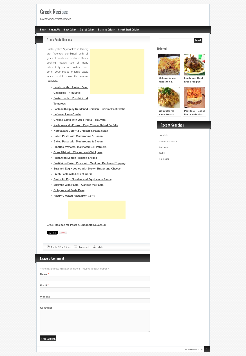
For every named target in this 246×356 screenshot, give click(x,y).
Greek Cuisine (69, 29)
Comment (46, 307)
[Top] (206, 349)
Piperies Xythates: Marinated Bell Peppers (79, 146)
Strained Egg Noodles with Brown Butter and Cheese (86, 168)
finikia (162, 152)
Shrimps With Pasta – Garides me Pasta (78, 184)
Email (43, 285)
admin (100, 247)
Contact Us (54, 29)
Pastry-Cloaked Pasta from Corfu (74, 195)
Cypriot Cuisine (87, 29)
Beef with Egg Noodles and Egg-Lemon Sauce (82, 179)
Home (43, 29)
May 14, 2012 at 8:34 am (61, 247)
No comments (84, 247)
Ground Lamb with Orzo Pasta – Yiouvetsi (79, 119)
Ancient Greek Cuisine (128, 29)
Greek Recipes (54, 11)
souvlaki (163, 135)
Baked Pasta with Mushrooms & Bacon (78, 136)
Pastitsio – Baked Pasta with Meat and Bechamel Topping (89, 163)
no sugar (164, 158)
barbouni (164, 147)
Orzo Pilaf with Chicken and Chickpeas (77, 152)
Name (43, 274)
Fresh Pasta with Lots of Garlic (72, 173)
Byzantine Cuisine (106, 29)
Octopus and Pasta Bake (68, 190)
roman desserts (168, 141)
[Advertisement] (117, 62)
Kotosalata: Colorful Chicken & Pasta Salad (80, 130)
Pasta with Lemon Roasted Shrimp (75, 157)
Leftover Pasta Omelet (67, 114)
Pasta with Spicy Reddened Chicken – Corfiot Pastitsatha (89, 108)
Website (45, 296)
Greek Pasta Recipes (59, 39)
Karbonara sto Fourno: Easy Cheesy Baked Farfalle (85, 125)
